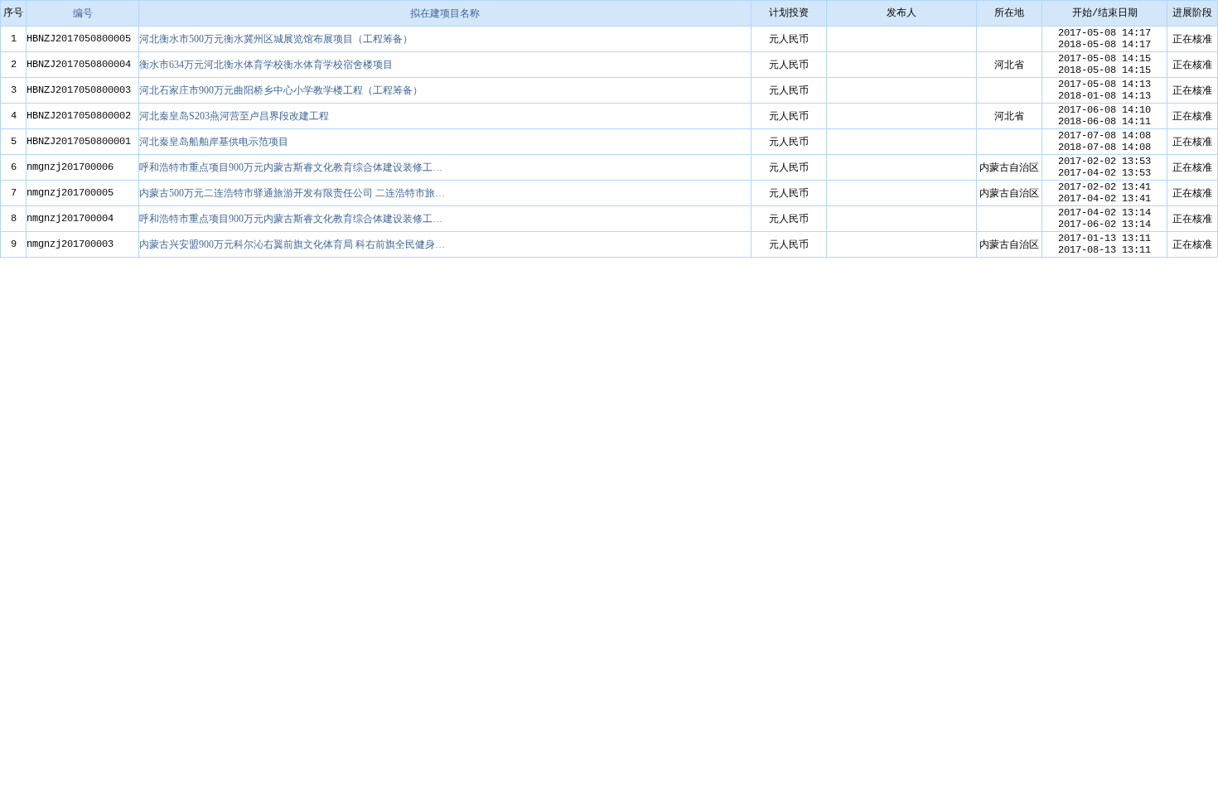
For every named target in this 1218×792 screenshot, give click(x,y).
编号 (83, 13)
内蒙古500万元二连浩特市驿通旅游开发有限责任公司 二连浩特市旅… (292, 193)
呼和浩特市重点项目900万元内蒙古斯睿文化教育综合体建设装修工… (290, 167)
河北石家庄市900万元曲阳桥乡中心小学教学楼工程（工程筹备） (281, 90)
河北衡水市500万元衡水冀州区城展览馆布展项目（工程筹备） (276, 39)
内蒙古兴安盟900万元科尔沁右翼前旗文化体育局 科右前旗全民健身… (292, 244)
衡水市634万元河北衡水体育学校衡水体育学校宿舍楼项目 (266, 64)
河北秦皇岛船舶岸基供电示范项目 (213, 141)
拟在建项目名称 (445, 13)
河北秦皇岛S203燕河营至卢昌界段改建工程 (234, 116)
